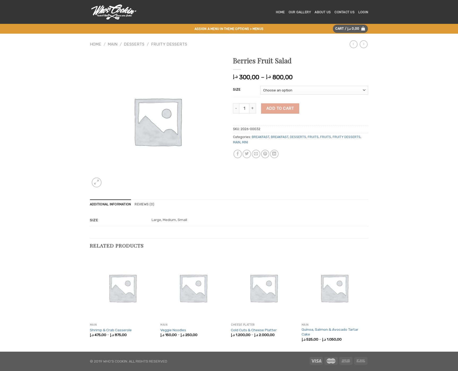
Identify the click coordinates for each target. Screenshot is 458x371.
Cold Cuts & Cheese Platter (254, 330)
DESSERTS (134, 44)
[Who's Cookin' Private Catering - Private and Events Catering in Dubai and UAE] (115, 12)
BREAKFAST (260, 137)
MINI (245, 142)
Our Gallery (300, 12)
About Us (323, 12)
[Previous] (90, 303)
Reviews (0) (144, 204)
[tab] (110, 204)
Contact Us (344, 12)
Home (280, 12)
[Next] (367, 303)
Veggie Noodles (173, 330)
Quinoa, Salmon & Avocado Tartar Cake (330, 331)
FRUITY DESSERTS (169, 44)
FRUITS (313, 137)
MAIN (112, 44)
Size (237, 89)
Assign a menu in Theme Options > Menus (229, 29)
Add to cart (280, 108)
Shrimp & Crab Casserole (111, 330)
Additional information (110, 204)
